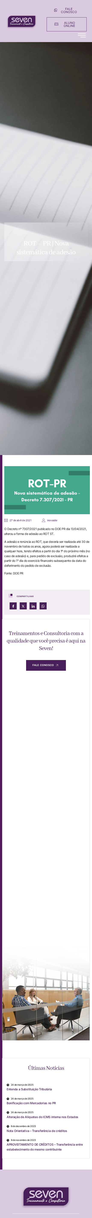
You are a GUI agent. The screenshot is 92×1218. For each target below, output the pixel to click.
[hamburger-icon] (82, 35)
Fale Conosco (43, 665)
